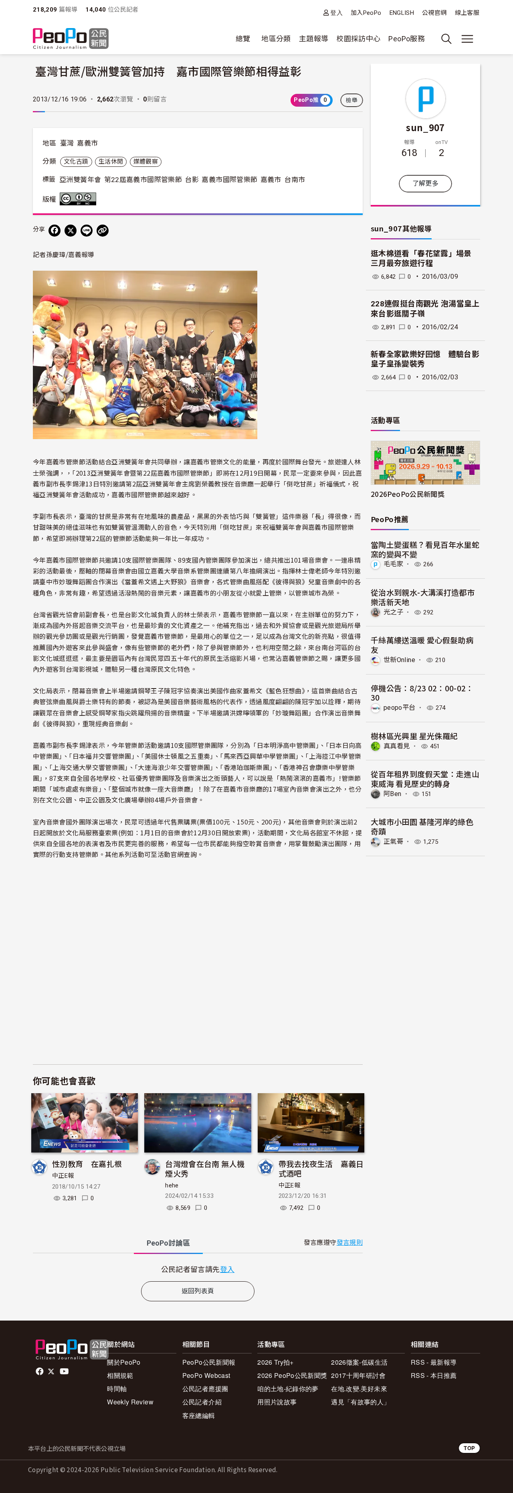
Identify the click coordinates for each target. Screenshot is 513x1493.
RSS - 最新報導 (434, 1362)
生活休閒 (111, 161)
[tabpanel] (198, 1269)
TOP (469, 1448)
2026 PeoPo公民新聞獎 (292, 1375)
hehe (171, 1185)
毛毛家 (393, 564)
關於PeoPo (124, 1362)
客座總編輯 (198, 1415)
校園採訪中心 (358, 38)
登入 (336, 13)
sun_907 (425, 127)
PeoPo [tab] (168, 1243)
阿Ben (392, 794)
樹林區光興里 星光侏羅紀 (414, 735)
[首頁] (71, 39)
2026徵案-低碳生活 (359, 1362)
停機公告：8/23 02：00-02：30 (422, 693)
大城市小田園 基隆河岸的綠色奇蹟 (422, 826)
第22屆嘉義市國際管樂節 (143, 180)
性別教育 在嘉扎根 (87, 1163)
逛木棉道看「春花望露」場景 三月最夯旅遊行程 (426, 258)
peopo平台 (400, 707)
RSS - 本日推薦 (434, 1375)
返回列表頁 (198, 1291)
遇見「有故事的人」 (360, 1401)
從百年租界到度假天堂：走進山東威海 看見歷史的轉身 (425, 778)
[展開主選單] (467, 39)
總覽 (243, 38)
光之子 (393, 612)
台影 (192, 180)
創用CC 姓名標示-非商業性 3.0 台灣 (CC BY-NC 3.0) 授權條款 (80, 198)
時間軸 (117, 1388)
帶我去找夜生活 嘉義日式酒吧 (321, 1168)
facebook (40, 1371)
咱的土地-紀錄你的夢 (288, 1388)
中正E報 (63, 1175)
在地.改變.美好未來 (359, 1388)
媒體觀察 (145, 161)
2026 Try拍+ (275, 1362)
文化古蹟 (76, 161)
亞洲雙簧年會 (80, 180)
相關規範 (120, 1375)
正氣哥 (393, 841)
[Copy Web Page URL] (103, 231)
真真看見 (397, 746)
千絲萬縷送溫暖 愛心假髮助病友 (422, 644)
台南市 (294, 180)
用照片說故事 (277, 1401)
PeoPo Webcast (206, 1375)
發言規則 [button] (350, 1242)
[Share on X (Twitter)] (71, 231)
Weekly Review (130, 1401)
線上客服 (467, 12)
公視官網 (434, 12)
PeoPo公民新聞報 (209, 1362)
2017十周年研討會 (358, 1375)
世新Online (399, 660)
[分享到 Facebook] (54, 231)
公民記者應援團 (205, 1388)
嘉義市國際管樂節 (229, 180)
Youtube (65, 1371)
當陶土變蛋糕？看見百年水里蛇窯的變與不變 (425, 549)
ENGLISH (402, 12)
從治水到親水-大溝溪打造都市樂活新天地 (423, 597)
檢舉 (351, 100)
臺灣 (67, 143)
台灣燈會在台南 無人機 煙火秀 (204, 1168)
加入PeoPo (366, 12)
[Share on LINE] (87, 231)
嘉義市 (87, 143)
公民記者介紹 (202, 1401)
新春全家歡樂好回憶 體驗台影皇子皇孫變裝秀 (425, 359)
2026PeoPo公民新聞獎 (407, 494)
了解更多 (425, 183)
